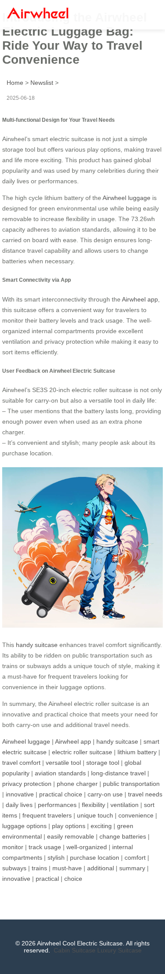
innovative (20, 794)
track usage (45, 846)
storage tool (102, 762)
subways (14, 868)
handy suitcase (37, 644)
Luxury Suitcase (119, 950)
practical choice (60, 794)
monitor (12, 846)
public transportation (131, 783)
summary (132, 868)
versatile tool (63, 762)
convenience (136, 815)
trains (39, 868)
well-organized (86, 846)
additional (100, 868)
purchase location (94, 857)
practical (47, 878)
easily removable (70, 836)
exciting (101, 825)
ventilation (124, 804)
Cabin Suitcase (74, 950)
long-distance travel (118, 773)
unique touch (95, 815)
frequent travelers (47, 815)
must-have (67, 868)
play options (68, 825)
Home (15, 82)
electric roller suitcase (82, 752)
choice (73, 878)
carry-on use (105, 794)
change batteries (122, 836)
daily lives (19, 804)
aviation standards (60, 773)
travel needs (145, 794)
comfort (135, 857)
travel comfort (21, 762)
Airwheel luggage (126, 197)
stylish (56, 857)
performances (57, 804)
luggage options (24, 825)
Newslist (41, 82)
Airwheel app (140, 299)
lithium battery (137, 752)
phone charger (77, 783)
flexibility (93, 804)
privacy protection (26, 783)
